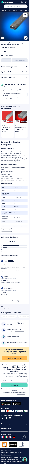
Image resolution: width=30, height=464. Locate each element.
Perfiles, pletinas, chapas (8, 308)
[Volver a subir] (24, 437)
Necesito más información (10, 99)
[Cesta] (26, 2)
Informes (19, 461)
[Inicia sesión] (22, 2)
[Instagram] (10, 418)
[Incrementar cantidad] (9, 60)
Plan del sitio (18, 452)
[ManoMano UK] (10, 437)
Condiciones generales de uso (9, 459)
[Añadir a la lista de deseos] (26, 38)
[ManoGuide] (25, 459)
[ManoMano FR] (2, 437)
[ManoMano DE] (14, 437)
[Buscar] (5, 6)
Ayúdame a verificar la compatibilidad (13, 90)
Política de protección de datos (9, 457)
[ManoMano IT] (6, 437)
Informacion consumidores (8, 461)
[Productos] (2, 6)
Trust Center (23, 457)
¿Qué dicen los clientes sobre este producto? (12, 94)
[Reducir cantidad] (2, 60)
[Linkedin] (2, 418)
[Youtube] (14, 418)
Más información (21, 394)
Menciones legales (6, 455)
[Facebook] (6, 418)
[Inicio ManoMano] (10, 2)
